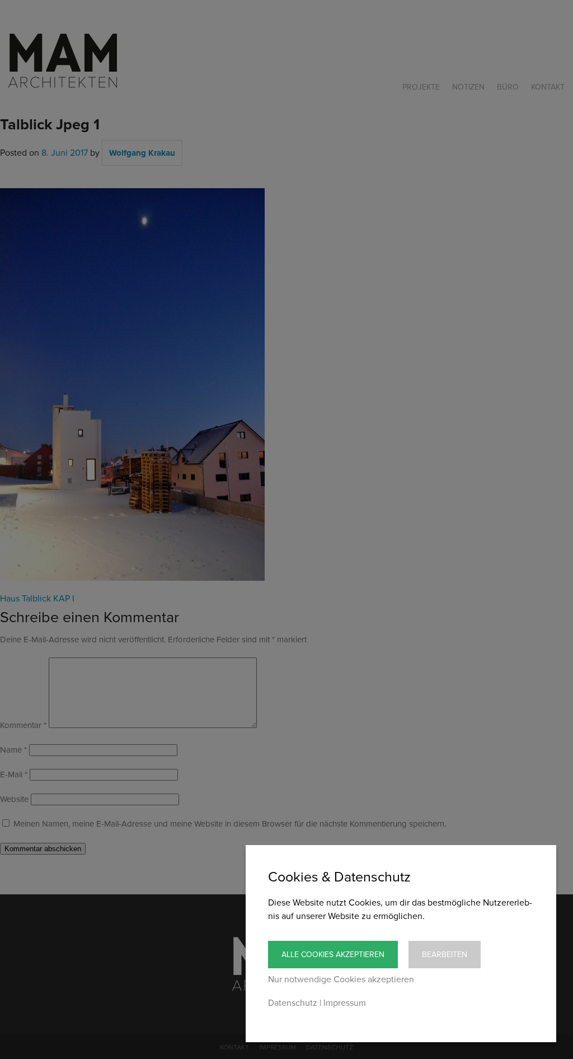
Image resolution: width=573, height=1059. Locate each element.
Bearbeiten (444, 954)
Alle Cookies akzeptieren (332, 954)
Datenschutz (292, 1003)
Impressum (344, 1003)
